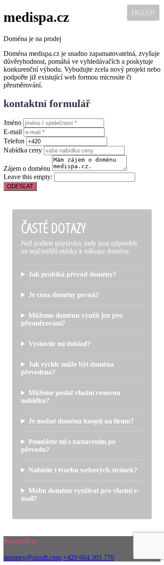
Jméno (12, 122)
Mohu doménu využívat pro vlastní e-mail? (80, 494)
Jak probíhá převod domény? (72, 274)
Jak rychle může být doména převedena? (67, 368)
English (143, 12)
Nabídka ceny (22, 150)
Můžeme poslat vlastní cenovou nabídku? (70, 396)
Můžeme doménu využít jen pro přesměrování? (71, 319)
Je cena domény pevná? (63, 294)
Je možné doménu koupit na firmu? (81, 421)
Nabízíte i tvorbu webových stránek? (82, 470)
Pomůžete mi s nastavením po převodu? (68, 445)
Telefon (13, 141)
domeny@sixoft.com (32, 557)
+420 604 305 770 (88, 557)
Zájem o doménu (26, 168)
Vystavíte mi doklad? (59, 343)
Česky (111, 12)
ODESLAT (20, 186)
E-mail (12, 131)
